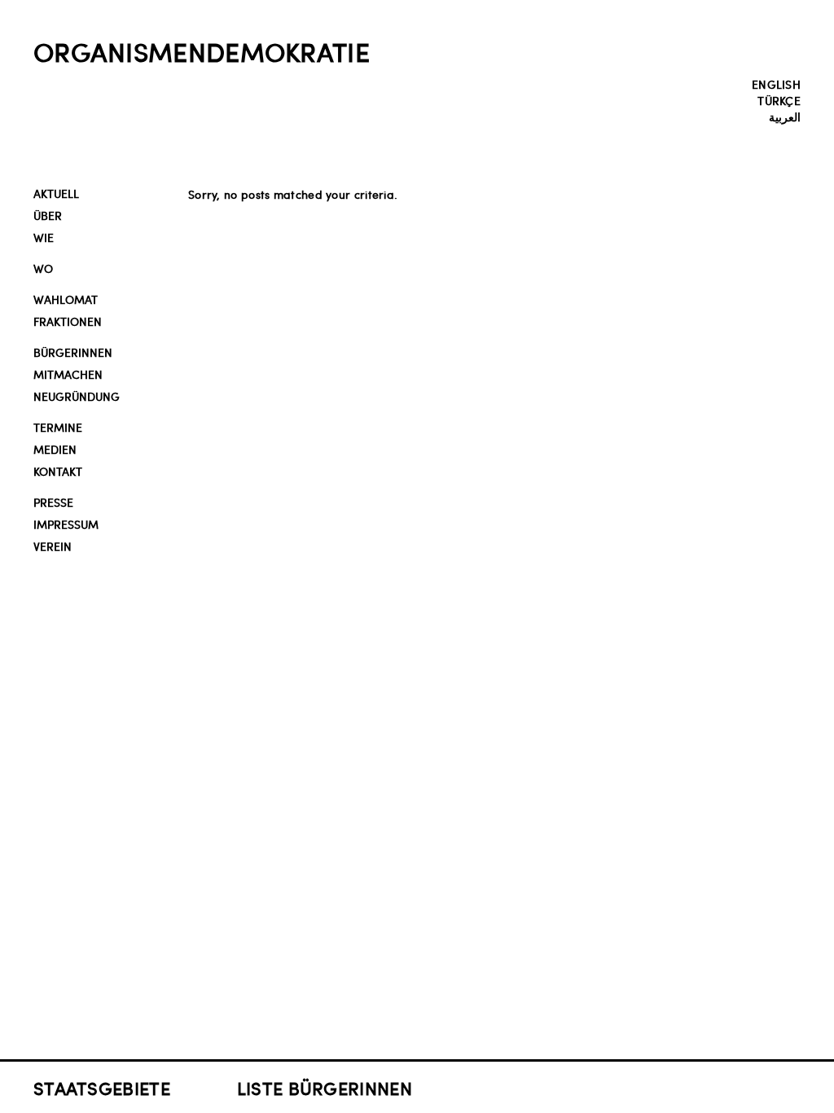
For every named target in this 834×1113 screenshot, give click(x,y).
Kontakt (57, 471)
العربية (785, 116)
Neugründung (76, 396)
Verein (52, 546)
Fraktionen (67, 321)
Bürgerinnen (72, 352)
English (776, 84)
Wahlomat (65, 299)
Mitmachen (68, 374)
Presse (53, 502)
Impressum (66, 524)
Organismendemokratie (201, 51)
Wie (43, 237)
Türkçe (779, 100)
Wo (43, 268)
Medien (55, 449)
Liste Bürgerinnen (324, 1088)
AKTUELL (56, 193)
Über (47, 215)
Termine (57, 427)
